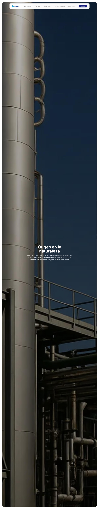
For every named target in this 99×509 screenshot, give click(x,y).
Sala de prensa (71, 6)
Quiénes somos (27, 6)
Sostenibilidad (47, 6)
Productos (37, 6)
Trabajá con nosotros (60, 6)
